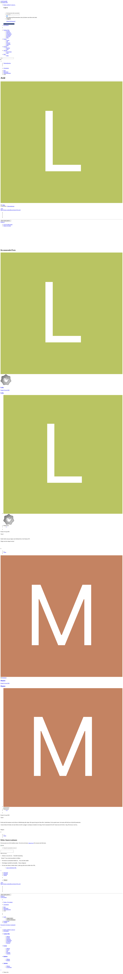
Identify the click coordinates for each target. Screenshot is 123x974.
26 (6, 810)
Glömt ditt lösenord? (10, 21)
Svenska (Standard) (11, 919)
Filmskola (8, 32)
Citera (4, 552)
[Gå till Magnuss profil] (61, 676)
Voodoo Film (6, 30)
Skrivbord (5, 872)
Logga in (8, 18)
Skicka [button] (5, 880)
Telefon (5, 875)
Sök (7, 41)
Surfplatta (5, 874)
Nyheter (8, 31)
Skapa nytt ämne (7, 225)
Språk (4, 917)
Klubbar (5, 46)
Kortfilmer (8, 35)
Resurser (8, 36)
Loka (3, 205)
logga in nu (31, 843)
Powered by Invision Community (8, 925)
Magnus (3, 680)
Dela (2, 208)
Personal (8, 42)
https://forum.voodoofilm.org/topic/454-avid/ (11, 210)
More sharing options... (6, 220)
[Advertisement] (61, 238)
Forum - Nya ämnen (8, 902)
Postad (5, 390)
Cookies (5, 922)
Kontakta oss (6, 921)
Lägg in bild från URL (11, 867)
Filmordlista (9, 34)
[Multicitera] (4, 551)
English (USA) (10, 918)
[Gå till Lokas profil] (61, 202)
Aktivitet (5, 50)
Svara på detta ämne (7, 224)
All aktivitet (9, 51)
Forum (4, 39)
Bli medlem (6, 25)
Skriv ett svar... (4, 853)
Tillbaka (8, 936)
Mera (7, 37)
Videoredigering (10, 206)
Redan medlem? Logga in (9, 4)
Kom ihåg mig (9, 17)
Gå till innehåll (4, 1)
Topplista (8, 44)
